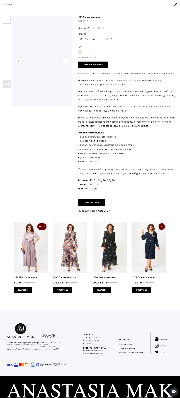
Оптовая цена (91, 202)
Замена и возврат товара (128, 348)
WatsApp (163, 339)
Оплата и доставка (126, 344)
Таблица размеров (87, 57)
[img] (157, 346)
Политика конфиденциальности (131, 352)
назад (9, 4)
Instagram (164, 346)
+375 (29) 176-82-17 (91, 340)
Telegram (163, 352)
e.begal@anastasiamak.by (92, 353)
